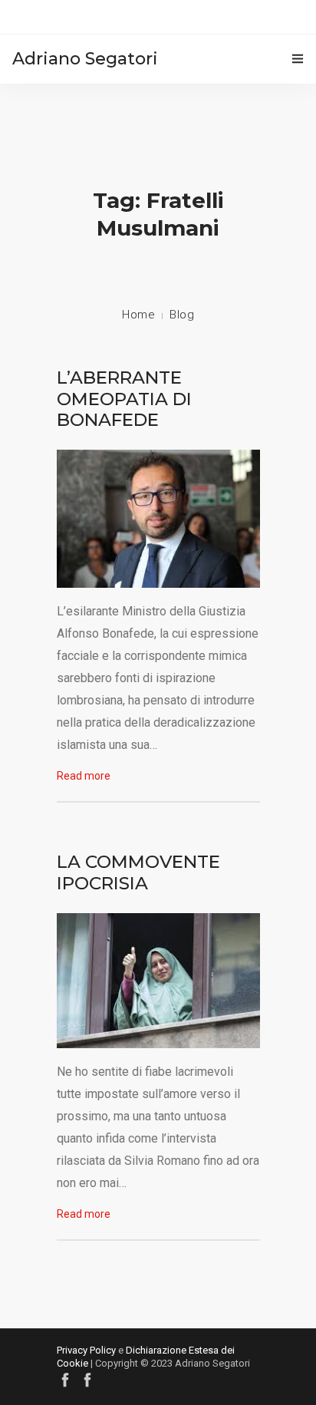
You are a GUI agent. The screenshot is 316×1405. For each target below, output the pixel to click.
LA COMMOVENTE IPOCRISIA (138, 872)
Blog (182, 315)
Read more (83, 775)
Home (138, 315)
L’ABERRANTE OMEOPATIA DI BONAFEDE (124, 398)
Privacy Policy (86, 1350)
